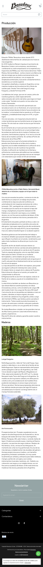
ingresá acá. (33, 549)
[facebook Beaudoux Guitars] (24, 523)
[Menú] (3, 6)
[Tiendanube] (21, 555)
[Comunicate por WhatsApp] (38, 553)
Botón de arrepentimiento (21, 552)
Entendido (28, 563)
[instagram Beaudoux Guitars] (19, 523)
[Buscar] (39, 14)
